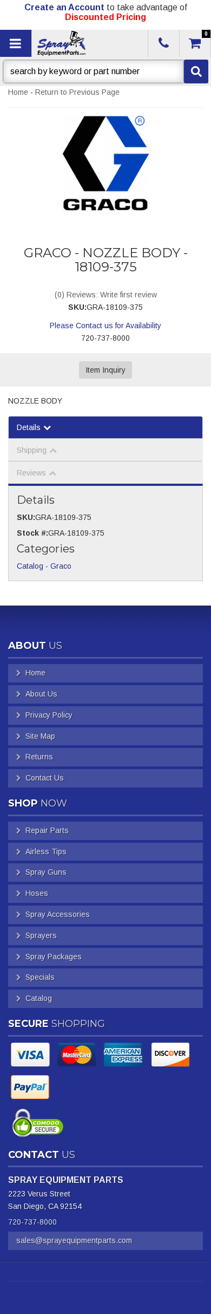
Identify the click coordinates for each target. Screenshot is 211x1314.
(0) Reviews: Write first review (106, 294)
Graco (60, 566)
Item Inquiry (105, 370)
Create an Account (64, 7)
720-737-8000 (32, 1222)
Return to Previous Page (77, 92)
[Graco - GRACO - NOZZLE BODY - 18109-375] (105, 163)
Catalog (30, 566)
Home (18, 92)
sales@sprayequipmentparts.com (74, 1240)
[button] (105, 71)
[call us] (164, 43)
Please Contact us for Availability (105, 325)
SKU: (77, 307)
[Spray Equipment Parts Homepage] (89, 43)
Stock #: (32, 533)
